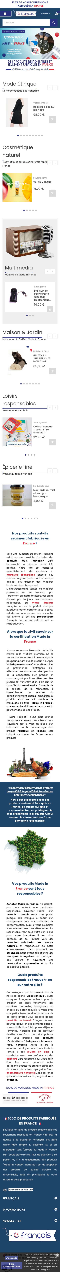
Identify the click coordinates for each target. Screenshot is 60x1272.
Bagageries (40, 286)
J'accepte (11, 1258)
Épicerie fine (17, 467)
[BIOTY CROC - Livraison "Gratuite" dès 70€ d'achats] (15, 1098)
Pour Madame (40, 177)
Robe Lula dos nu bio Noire (43, 108)
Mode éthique (19, 83)
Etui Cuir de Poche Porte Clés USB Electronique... (42, 295)
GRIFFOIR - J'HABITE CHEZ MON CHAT (41, 358)
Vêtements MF (40, 102)
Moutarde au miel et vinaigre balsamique (44, 493)
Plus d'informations (11, 1265)
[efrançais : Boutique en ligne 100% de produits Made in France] (25, 13)
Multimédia (19, 267)
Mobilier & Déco (41, 351)
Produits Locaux (41, 486)
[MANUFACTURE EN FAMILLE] (45, 1098)
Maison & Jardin (22, 332)
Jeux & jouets (40, 422)
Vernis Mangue (42, 182)
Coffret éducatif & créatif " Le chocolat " (43, 429)
